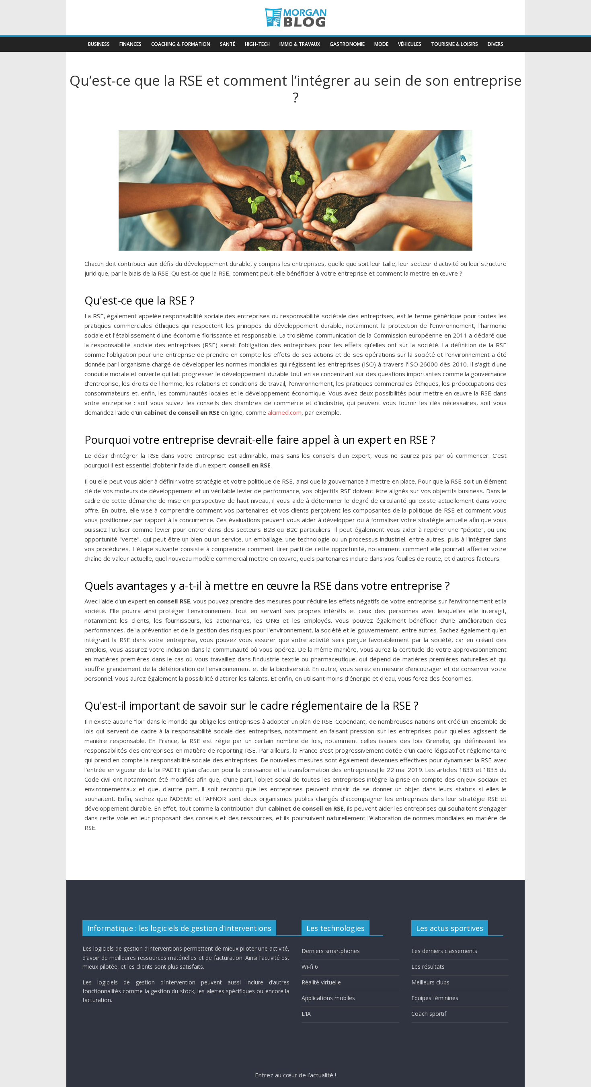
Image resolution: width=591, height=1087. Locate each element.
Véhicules (409, 44)
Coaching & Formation (180, 44)
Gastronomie (347, 44)
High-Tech (257, 44)
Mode (381, 44)
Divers (495, 44)
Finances (130, 44)
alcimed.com (285, 412)
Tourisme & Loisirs (454, 44)
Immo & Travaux (299, 44)
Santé (227, 44)
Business (99, 44)
